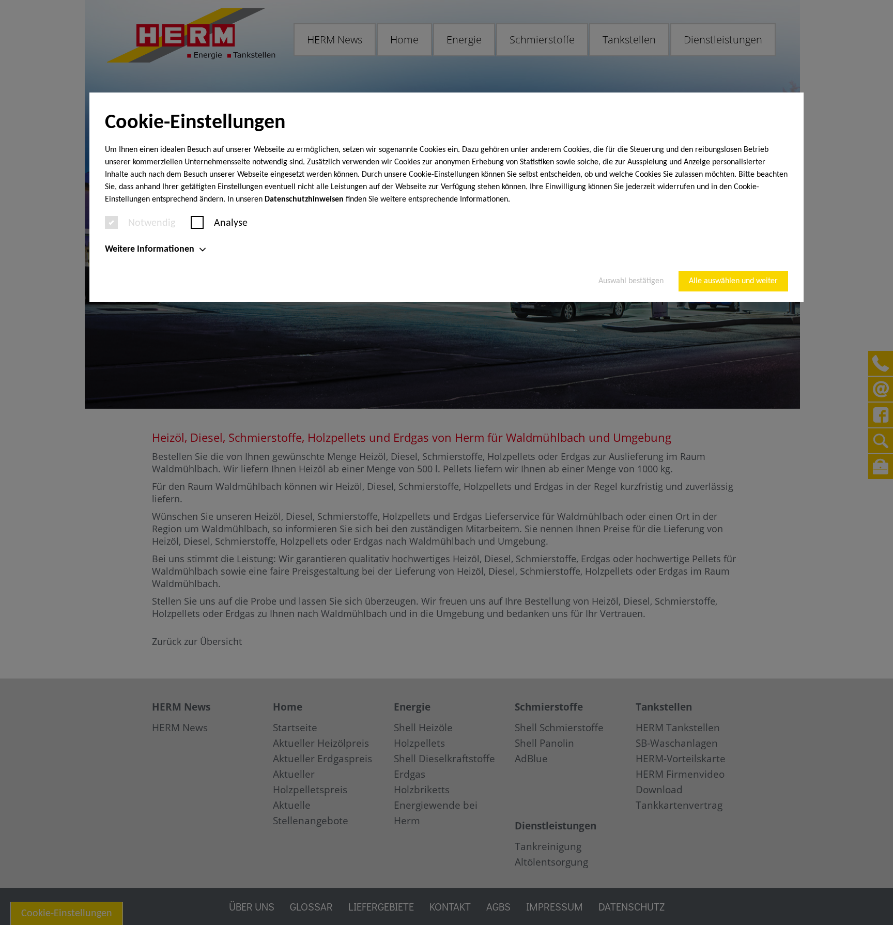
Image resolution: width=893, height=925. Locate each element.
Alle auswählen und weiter (733, 281)
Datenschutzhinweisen (304, 199)
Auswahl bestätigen (631, 281)
